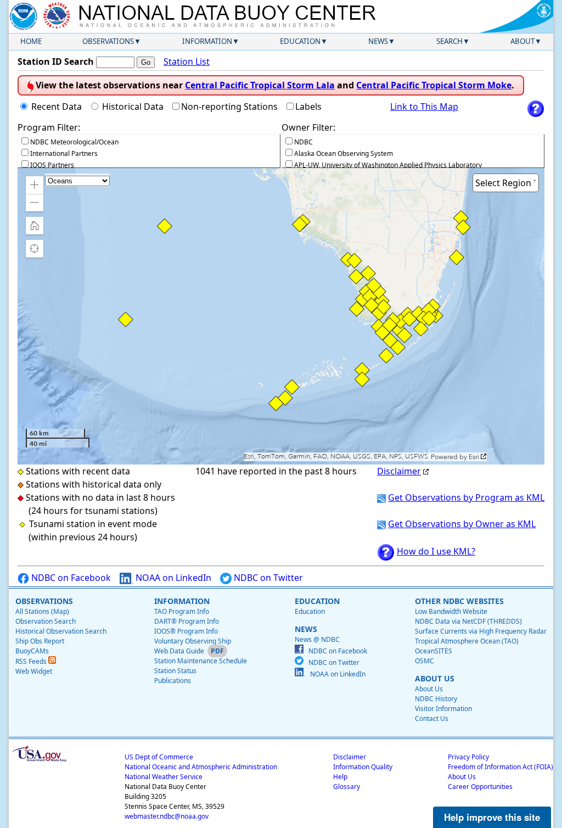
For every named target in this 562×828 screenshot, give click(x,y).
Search (449, 41)
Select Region (503, 183)
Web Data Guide (179, 651)
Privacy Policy (468, 757)
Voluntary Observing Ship (192, 641)
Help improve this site (492, 817)
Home (31, 41)
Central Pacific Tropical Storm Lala (260, 85)
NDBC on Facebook (70, 578)
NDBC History (436, 698)
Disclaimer (399, 471)
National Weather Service (164, 776)
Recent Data (56, 106)
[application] (281, 316)
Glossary (346, 786)
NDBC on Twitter (267, 578)
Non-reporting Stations (229, 106)
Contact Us (431, 718)
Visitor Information (443, 708)
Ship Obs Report (39, 641)
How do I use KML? (436, 551)
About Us (429, 688)
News (378, 41)
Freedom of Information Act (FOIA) (500, 766)
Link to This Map (424, 106)
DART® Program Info (186, 621)
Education (300, 41)
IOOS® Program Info (186, 631)
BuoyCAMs (32, 651)
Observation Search (45, 621)
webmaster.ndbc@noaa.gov (167, 816)
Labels (308, 106)
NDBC (303, 142)
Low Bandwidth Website (451, 611)
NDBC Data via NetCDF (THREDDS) (468, 621)
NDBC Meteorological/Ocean (74, 142)
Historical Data (133, 106)
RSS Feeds (31, 661)
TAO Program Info (181, 611)
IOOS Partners (52, 165)
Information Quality (362, 766)
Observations (108, 41)
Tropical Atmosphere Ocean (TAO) (467, 641)
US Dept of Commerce (159, 757)
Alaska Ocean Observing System (343, 153)
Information (207, 41)
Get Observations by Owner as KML (462, 524)
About (522, 41)
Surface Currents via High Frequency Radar (481, 631)
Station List (187, 61)
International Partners (64, 153)
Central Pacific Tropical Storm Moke (434, 85)
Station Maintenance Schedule (200, 660)
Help (340, 776)
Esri (474, 457)
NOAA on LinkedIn (172, 578)
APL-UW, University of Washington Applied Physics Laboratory (388, 165)
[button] (34, 185)
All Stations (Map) (42, 611)
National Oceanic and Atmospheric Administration (201, 766)
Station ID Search (56, 61)
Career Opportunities (480, 786)
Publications (172, 680)
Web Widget (33, 671)
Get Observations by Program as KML (466, 497)
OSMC (424, 660)
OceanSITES (433, 651)
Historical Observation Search (60, 631)
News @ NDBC (317, 639)
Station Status (175, 670)
